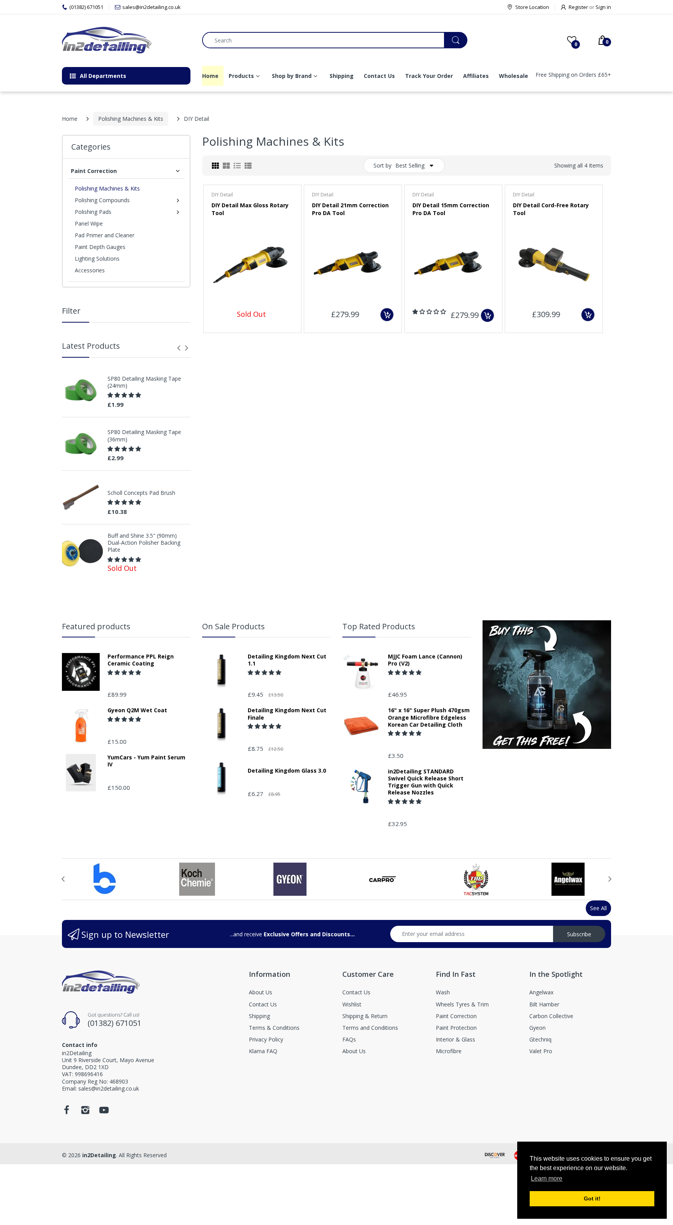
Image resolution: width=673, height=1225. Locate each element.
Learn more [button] (546, 1178)
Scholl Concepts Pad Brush (141, 492)
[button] (125, 395)
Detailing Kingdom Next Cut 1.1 (287, 660)
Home (70, 118)
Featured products (96, 626)
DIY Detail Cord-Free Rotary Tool (551, 209)
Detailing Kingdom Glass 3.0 (287, 770)
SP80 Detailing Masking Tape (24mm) (144, 382)
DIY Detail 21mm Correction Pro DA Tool (350, 209)
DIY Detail (222, 194)
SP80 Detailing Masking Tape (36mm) (144, 436)
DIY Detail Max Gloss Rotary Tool (250, 209)
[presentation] (179, 348)
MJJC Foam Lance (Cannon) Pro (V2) (425, 660)
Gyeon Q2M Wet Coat (137, 710)
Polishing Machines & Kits (130, 118)
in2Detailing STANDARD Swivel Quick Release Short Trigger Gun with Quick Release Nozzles (425, 782)
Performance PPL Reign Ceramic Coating (140, 660)
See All (598, 908)
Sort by (382, 165)
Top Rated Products (378, 626)
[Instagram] (85, 1112)
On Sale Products (233, 626)
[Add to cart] (387, 314)
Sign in (603, 7)
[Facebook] (66, 1112)
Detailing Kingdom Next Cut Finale (287, 714)
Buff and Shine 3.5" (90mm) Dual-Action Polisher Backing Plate (143, 542)
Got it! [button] (592, 1198)
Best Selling (410, 165)
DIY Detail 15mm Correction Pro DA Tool (450, 209)
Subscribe (579, 934)
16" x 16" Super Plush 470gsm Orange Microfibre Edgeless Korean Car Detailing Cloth (429, 717)
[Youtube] (104, 1112)
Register (578, 7)
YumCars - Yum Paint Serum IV (146, 761)
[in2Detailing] (126, 40)
